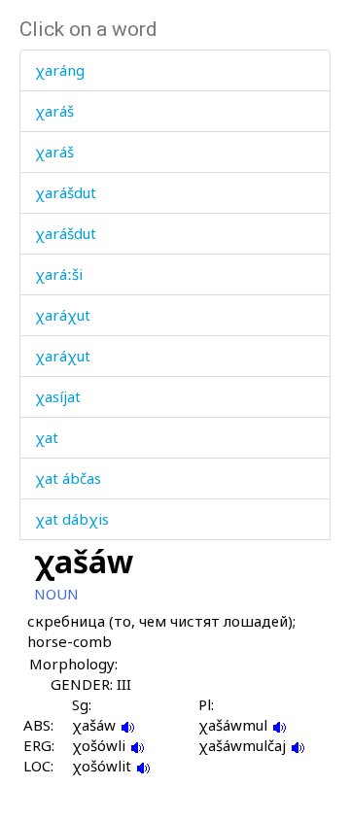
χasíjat (58, 396)
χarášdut (65, 192)
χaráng (60, 70)
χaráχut (62, 315)
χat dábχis (72, 519)
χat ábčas (68, 478)
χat (46, 437)
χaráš (54, 110)
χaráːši (59, 274)
